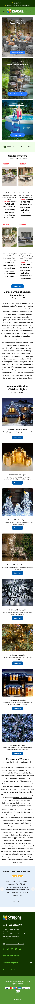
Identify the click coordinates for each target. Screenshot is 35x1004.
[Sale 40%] (25, 176)
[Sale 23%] (9, 237)
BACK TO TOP (17, 999)
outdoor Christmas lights (22, 797)
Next (33, 889)
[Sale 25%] (9, 176)
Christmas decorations (19, 835)
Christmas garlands (11, 806)
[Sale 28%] (25, 237)
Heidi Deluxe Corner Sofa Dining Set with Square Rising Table (25, 195)
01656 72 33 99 (14, 924)
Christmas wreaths (23, 803)
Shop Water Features (17, 94)
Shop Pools (17, 135)
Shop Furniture (17, 53)
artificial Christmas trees (14, 800)
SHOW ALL (17, 286)
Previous (2, 889)
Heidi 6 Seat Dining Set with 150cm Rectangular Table (9, 256)
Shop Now (17, 438)
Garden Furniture (17, 155)
